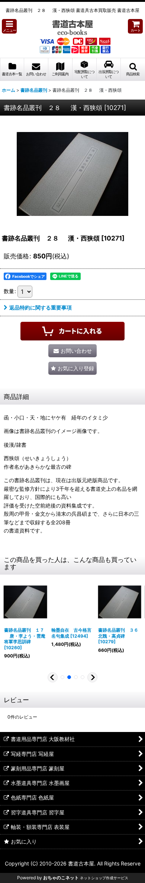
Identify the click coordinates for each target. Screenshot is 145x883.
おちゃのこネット (61, 877)
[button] (9, 26)
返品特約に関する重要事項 (40, 307)
